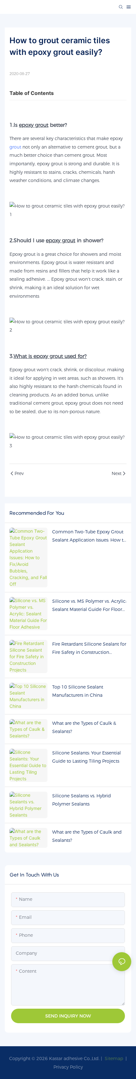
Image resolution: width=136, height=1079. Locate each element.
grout (15, 147)
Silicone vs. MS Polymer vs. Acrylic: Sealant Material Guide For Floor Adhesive (89, 606)
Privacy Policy (68, 1067)
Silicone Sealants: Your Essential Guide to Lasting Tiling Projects (86, 757)
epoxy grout (78, 403)
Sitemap (113, 1058)
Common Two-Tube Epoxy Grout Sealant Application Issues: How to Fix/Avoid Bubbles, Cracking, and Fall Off (89, 536)
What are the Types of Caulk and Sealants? (87, 836)
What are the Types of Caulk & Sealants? (84, 727)
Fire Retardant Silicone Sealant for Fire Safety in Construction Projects (89, 649)
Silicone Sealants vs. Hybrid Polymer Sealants (81, 800)
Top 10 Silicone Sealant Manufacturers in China (77, 691)
